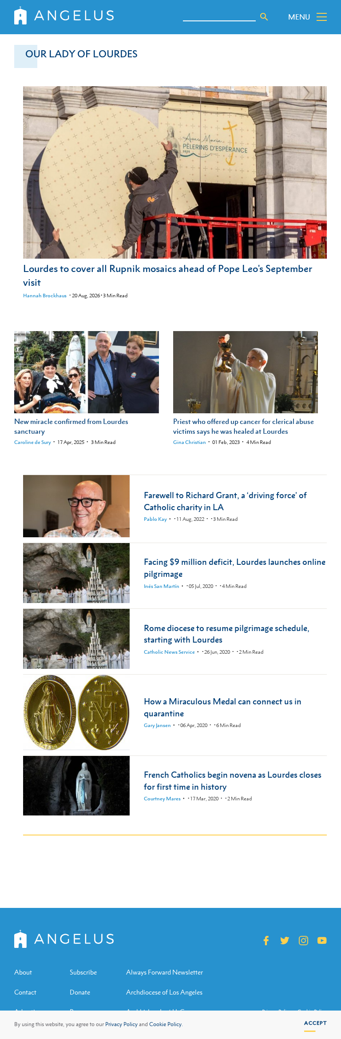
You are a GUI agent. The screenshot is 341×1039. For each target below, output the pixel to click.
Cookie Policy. (166, 1024)
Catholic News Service (169, 652)
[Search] (264, 17)
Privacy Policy (121, 1024)
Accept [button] (315, 1023)
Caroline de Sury (32, 442)
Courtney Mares (162, 798)
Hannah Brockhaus (45, 295)
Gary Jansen (157, 725)
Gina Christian (189, 442)
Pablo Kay (155, 519)
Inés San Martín (161, 586)
